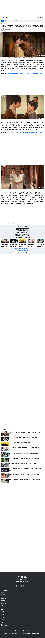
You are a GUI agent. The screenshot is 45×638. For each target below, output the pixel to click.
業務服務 (2, 622)
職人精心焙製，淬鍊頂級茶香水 (22, 229)
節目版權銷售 (3, 619)
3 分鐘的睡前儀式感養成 (22, 230)
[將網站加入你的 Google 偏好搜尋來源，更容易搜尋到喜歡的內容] (22, 252)
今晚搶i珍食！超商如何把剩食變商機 (22, 235)
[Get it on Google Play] (26, 630)
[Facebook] (16, 586)
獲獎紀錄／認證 (4, 625)
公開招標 (2, 620)
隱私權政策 (3, 600)
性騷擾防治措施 (4, 601)
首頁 (1, 23)
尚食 (19, 222)
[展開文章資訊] (43, 29)
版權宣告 (2, 605)
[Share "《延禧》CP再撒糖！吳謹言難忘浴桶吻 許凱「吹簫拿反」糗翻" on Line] (40, 18)
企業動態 (2, 612)
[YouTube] (26, 586)
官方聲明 (2, 624)
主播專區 (2, 616)
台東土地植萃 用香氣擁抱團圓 (22, 228)
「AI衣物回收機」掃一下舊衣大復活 (22, 237)
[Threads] (21, 586)
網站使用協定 (3, 603)
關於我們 (2, 592)
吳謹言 (11, 222)
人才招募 (2, 614)
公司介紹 (2, 611)
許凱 (15, 222)
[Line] (19, 586)
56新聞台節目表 (4, 594)
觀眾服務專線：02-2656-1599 (22, 583)
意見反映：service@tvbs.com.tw (22, 581)
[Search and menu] (43, 18)
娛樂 (4, 23)
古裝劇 (3, 222)
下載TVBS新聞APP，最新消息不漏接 (22, 248)
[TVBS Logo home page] (5, 17)
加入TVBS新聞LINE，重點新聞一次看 (22, 250)
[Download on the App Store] (18, 630)
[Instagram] (23, 586)
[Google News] (28, 586)
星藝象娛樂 (3, 617)
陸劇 (7, 222)
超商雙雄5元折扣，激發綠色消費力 (22, 234)
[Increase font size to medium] (38, 17)
